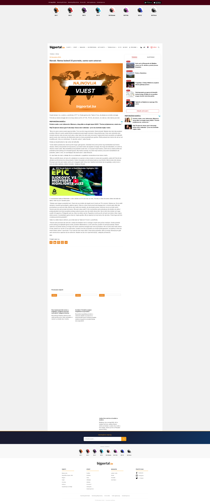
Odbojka (89, 480)
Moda (112, 475)
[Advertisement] (105, 30)
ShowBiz (113, 477)
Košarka (88, 475)
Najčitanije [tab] (150, 57)
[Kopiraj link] (66, 242)
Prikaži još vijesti (142, 111)
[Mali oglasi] (144, 47)
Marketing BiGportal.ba (73, 2)
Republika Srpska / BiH (67, 475)
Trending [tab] (134, 57)
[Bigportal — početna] (57, 47)
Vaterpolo (89, 486)
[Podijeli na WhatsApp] (62, 242)
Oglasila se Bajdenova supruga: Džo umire (146, 103)
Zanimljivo (113, 480)
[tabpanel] (142, 86)
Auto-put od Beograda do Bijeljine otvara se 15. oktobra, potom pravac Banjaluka (146, 65)
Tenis (88, 477)
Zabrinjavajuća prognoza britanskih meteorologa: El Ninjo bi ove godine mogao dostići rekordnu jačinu (146, 94)
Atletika (88, 482)
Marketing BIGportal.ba (97, 495)
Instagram (141, 475)
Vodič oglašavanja (91, 2)
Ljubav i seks (114, 473)
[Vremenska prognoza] (141, 47)
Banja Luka (64, 473)
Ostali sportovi (90, 489)
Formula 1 (89, 484)
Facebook (140, 473)
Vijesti (64, 469)
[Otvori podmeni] (72, 47)
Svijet (63, 480)
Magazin (114, 469)
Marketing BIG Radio (62, 2)
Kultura (63, 484)
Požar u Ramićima (140, 73)
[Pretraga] (158, 47)
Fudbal (88, 473)
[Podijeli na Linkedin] (54, 242)
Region (63, 477)
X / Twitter (140, 478)
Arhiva (57, 54)
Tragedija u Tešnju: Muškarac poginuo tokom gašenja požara (147, 83)
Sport (88, 469)
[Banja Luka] (148, 47)
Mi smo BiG (83, 2)
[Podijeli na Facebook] (51, 242)
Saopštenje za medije (67, 486)
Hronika (64, 482)
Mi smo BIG (107, 495)
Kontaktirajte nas (101, 2)
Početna (52, 54)
